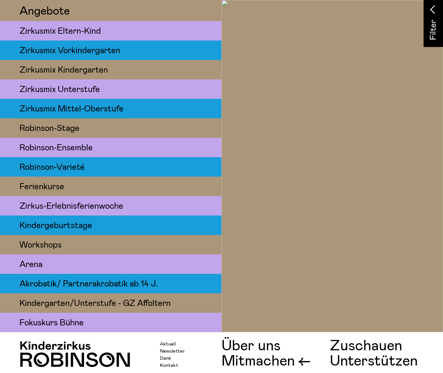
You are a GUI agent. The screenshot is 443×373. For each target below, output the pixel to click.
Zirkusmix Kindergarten (63, 69)
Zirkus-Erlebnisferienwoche (71, 205)
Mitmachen (258, 360)
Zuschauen (366, 344)
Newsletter (172, 351)
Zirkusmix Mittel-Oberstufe (71, 108)
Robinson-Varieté (52, 166)
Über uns (251, 344)
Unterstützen (374, 360)
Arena (30, 264)
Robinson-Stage (49, 127)
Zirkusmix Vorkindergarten (69, 50)
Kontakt (169, 365)
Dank (165, 358)
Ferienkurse (41, 186)
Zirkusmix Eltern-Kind (60, 30)
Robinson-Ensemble (56, 147)
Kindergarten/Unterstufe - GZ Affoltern (95, 302)
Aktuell (168, 343)
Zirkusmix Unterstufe (59, 89)
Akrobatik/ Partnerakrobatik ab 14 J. (88, 283)
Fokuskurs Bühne (51, 322)
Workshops (40, 244)
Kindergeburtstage (55, 225)
